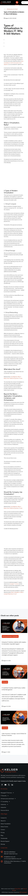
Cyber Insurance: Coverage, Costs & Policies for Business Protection (14, 734)
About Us (3, 820)
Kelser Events (4, 826)
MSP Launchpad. (23, 892)
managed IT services (14, 583)
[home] (7, 2)
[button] (7, 793)
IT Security (4, 795)
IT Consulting (4, 801)
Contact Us (4, 818)
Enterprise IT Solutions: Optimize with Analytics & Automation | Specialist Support (14, 643)
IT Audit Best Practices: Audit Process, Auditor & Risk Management (13, 688)
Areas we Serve (5, 810)
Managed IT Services (6, 792)
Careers (3, 829)
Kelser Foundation (5, 823)
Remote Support (5, 841)
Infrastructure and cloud (7, 798)
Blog (2, 835)
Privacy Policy (18, 888)
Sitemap (3, 844)
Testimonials (4, 838)
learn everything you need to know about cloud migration (13, 63)
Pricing (2, 832)
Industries (3, 804)
